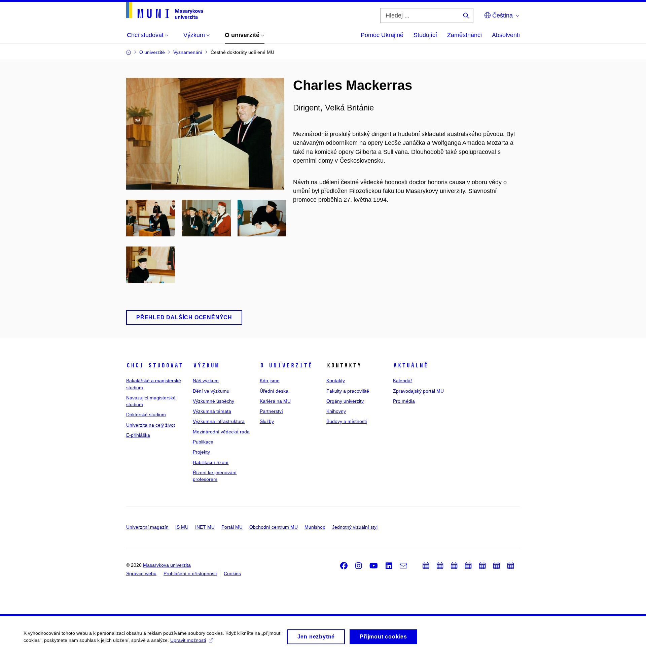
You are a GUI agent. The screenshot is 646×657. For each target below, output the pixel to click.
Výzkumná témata (212, 411)
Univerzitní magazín (147, 527)
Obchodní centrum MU (273, 527)
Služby (267, 421)
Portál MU (232, 527)
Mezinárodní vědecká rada (221, 431)
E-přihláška (138, 435)
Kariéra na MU (275, 401)
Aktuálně (410, 365)
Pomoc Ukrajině (382, 35)
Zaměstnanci (464, 35)
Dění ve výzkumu (211, 391)
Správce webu (141, 573)
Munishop (314, 527)
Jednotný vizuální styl (355, 527)
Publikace (203, 442)
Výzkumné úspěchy (213, 401)
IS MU (181, 527)
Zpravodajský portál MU (418, 391)
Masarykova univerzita (167, 565)
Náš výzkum (206, 380)
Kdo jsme (270, 380)
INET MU (205, 527)
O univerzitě (286, 365)
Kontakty (335, 380)
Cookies (232, 573)
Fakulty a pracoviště (347, 391)
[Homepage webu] (164, 10)
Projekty (201, 452)
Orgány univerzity (345, 401)
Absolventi (506, 35)
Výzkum (206, 365)
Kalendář (402, 380)
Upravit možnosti (188, 640)
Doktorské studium (146, 414)
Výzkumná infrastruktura (219, 421)
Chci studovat (154, 365)
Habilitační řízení (210, 462)
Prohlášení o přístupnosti (190, 573)
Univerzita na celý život (150, 425)
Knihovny (336, 411)
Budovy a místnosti (346, 421)
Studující (425, 35)
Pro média (404, 401)
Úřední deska (274, 391)
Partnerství (271, 411)
